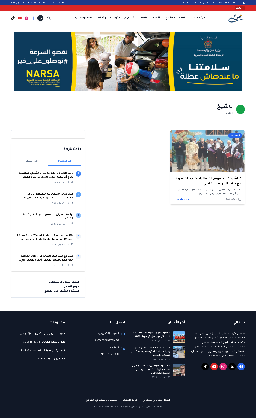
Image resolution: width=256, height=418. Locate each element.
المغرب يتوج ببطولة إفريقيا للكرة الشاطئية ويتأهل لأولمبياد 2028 (151, 335)
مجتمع (170, 18)
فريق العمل (37, 3)
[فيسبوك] (33, 18)
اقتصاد (156, 18)
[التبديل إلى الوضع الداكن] (40, 18)
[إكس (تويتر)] (232, 366)
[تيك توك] (13, 18)
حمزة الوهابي (26, 333)
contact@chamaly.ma (107, 340)
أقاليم (131, 18)
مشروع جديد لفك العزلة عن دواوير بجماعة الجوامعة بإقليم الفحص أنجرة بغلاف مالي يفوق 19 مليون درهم (46, 258)
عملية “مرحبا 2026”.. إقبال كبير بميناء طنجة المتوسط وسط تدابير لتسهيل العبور (151, 352)
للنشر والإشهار (18, 3)
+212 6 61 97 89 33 (109, 354)
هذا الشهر (31, 161)
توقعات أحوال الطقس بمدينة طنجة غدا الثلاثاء (48, 216)
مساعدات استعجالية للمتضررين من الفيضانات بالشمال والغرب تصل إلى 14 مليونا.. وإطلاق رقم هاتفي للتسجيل (48, 196)
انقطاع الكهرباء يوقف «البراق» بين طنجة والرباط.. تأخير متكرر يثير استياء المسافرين (151, 369)
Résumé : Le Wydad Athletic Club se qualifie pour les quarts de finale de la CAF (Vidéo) (45, 237)
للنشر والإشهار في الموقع (61, 291)
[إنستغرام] (26, 18)
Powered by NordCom (106, 407)
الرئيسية (199, 18)
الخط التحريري (54, 3)
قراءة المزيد (183, 199)
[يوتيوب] (20, 18)
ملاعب (143, 18)
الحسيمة (235, 135)
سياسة (184, 18)
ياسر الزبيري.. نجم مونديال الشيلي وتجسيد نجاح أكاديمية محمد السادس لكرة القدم (46, 175)
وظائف (101, 18)
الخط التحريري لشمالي (64, 282)
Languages (86, 18)
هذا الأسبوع (64, 161)
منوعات (115, 18)
